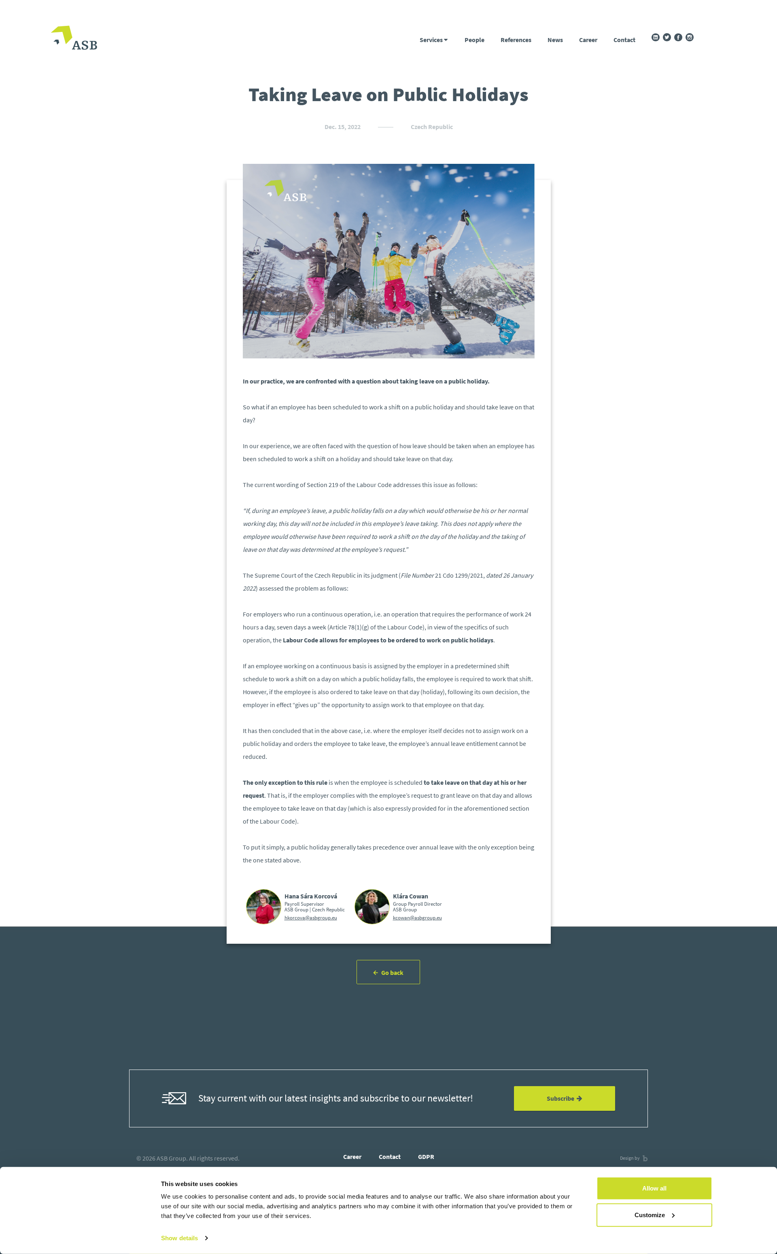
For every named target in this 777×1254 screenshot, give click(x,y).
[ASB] (74, 38)
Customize (650, 1214)
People (474, 40)
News (555, 40)
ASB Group (171, 1158)
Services (432, 40)
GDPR (426, 1156)
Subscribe (562, 1098)
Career (588, 40)
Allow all (654, 1188)
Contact (624, 40)
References (516, 40)
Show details (179, 1238)
